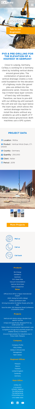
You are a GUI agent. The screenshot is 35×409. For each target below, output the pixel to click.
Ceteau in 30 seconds (17, 350)
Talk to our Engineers (15, 30)
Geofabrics (17, 274)
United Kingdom (17, 371)
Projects (17, 314)
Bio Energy (17, 272)
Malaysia (17, 364)
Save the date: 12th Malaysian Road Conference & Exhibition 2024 (17, 308)
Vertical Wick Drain (17, 284)
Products (17, 268)
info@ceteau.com (17, 395)
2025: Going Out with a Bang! (17, 298)
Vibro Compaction (17, 286)
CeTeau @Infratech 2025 (17, 300)
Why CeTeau (17, 347)
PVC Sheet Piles (17, 279)
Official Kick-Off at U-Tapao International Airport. (17, 295)
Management (17, 352)
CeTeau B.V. (17, 385)
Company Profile (17, 345)
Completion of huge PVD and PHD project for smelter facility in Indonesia (17, 330)
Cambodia (17, 373)
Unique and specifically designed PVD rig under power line (17, 324)
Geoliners (17, 277)
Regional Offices (17, 359)
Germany (17, 376)
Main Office (18, 380)
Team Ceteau (17, 355)
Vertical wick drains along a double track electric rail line (17, 319)
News (17, 289)
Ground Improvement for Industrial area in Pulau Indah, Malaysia (17, 335)
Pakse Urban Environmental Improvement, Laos (17, 327)
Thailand (17, 368)
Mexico (17, 366)
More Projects (17, 225)
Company (17, 341)
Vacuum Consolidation (17, 282)
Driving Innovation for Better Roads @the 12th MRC (17, 304)
